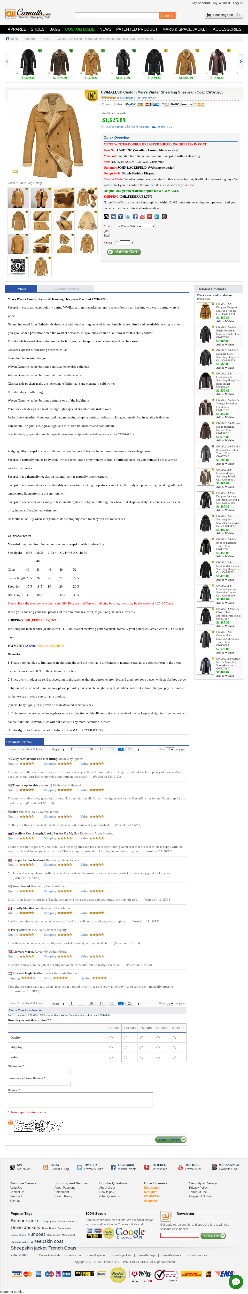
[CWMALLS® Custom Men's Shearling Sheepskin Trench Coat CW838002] (205, 639)
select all (205, 298)
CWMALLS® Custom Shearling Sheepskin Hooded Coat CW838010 (226, 590)
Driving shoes (18, 1235)
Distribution (152, 1187)
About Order (107, 1187)
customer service (12, 1292)
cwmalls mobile (197, 1255)
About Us (16, 1187)
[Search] (167, 15)
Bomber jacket (26, 1220)
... (80, 749)
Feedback (16, 1196)
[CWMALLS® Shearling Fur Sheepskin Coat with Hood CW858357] (205, 523)
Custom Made (80, 29)
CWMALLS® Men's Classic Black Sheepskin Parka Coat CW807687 (228, 613)
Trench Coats (62, 1248)
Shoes (38, 29)
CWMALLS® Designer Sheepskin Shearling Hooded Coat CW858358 (227, 308)
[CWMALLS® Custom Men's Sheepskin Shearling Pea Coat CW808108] (154, 51)
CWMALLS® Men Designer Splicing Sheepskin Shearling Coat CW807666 (227, 497)
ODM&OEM (152, 1196)
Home (14, 39)
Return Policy (63, 1196)
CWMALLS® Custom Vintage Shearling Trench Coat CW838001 (226, 474)
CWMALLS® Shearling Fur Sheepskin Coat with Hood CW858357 (227, 521)
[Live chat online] (236, 1282)
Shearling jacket (20, 1242)
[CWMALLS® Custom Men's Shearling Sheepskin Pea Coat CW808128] (91, 51)
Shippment (61, 1192)
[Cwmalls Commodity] (28, 13)
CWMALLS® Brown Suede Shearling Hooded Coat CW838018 (228, 428)
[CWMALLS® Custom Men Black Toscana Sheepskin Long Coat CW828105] (122, 51)
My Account (201, 3)
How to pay (106, 1192)
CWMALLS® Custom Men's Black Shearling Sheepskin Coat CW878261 (227, 567)
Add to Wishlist (115, 126)
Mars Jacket (53, 1235)
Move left (240, 61)
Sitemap (15, 1200)
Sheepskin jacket (28, 1248)
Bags (54, 29)
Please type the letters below (27, 1112)
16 (91, 749)
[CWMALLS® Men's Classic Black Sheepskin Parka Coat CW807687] (205, 616)
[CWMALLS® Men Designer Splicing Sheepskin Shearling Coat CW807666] (205, 500)
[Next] (138, 749)
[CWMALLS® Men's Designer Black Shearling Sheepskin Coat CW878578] (205, 357)
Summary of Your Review (26, 1078)
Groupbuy (151, 1200)
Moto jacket (68, 1235)
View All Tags (19, 1255)
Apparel (17, 29)
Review (14, 1090)
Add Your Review (146, 97)
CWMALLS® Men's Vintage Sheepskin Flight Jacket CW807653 (227, 405)
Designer (150, 1192)
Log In (238, 3)
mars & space (96, 1255)
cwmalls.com (72, 1255)
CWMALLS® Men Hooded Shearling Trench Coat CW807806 (226, 544)
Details (21, 289)
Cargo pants (49, 1221)
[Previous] (64, 749)
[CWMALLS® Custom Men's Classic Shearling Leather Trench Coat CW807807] (217, 51)
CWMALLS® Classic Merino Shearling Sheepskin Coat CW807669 (228, 663)
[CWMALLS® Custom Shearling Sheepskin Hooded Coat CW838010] (205, 593)
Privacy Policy (198, 1187)
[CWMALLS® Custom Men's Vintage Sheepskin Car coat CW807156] (185, 51)
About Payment (64, 1187)
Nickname (16, 1066)
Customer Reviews (66, 289)
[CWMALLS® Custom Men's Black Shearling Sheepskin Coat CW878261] (205, 569)
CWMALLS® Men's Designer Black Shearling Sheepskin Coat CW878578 (227, 355)
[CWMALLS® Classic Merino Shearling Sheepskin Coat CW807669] (205, 666)
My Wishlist (221, 3)
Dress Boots (49, 1228)
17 (101, 749)
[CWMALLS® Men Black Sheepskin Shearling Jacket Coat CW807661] (205, 334)
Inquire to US (164, 126)
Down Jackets (25, 1227)
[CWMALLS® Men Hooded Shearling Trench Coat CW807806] (205, 546)
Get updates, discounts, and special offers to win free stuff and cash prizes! (194, 1227)
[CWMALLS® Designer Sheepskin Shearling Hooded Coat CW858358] (205, 311)
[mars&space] (164, 216)
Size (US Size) (108, 230)
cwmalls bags (146, 1255)
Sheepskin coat (47, 1241)
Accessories (227, 29)
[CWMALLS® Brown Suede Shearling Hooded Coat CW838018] (205, 430)
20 (130, 749)
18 (112, 749)
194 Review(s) (125, 97)
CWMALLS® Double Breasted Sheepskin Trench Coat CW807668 (228, 451)
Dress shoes (64, 1228)
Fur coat (36, 1234)
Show (162, 749)
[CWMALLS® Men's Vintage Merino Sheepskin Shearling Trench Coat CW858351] (59, 51)
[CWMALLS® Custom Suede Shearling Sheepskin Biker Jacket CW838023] (205, 380)
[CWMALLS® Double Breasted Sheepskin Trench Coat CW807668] (205, 453)
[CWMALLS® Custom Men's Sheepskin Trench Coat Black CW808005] (28, 51)
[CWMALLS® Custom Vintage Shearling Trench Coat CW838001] (205, 477)
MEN (46, 39)
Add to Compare (140, 126)
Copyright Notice (200, 1196)
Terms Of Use (198, 1192)
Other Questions (110, 1196)
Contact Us (17, 1192)
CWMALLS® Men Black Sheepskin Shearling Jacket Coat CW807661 (228, 332)
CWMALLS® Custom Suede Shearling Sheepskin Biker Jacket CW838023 (227, 380)
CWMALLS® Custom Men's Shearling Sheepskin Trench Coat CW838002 (227, 639)
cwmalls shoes (171, 1255)
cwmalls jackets (121, 1255)
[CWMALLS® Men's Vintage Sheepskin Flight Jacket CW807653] (205, 407)
